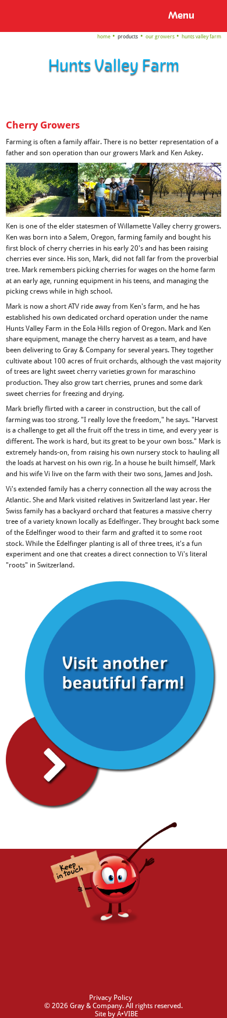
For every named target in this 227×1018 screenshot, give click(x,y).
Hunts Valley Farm (201, 36)
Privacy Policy (110, 998)
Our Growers (160, 36)
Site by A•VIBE (116, 1014)
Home (104, 36)
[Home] (27, 15)
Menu (181, 15)
